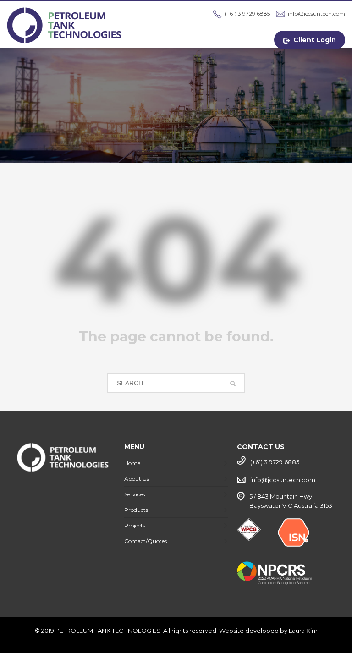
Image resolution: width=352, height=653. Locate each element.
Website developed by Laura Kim (268, 630)
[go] (233, 383)
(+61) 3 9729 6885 (247, 13)
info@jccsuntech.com (316, 13)
